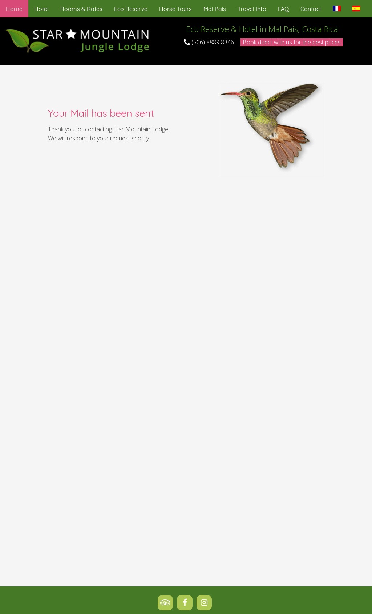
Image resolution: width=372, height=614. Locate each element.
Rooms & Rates (81, 8)
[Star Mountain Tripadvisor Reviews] (167, 602)
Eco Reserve (130, 8)
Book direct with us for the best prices (292, 42)
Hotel (41, 8)
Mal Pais (214, 8)
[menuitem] (14, 8)
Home (14, 8)
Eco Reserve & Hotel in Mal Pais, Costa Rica (262, 29)
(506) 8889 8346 (212, 42)
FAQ (283, 8)
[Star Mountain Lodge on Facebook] (187, 602)
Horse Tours (175, 8)
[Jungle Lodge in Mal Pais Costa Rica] (78, 40)
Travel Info (252, 8)
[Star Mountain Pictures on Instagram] (206, 602)
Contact (310, 8)
